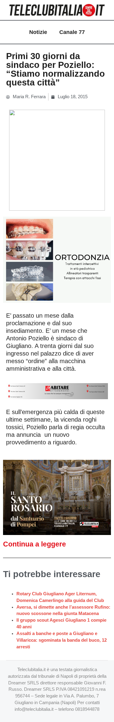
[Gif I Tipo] (57, 259)
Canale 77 (72, 32)
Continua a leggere (34, 544)
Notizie (38, 32)
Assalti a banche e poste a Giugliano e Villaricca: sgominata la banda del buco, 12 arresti (61, 640)
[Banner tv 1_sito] (57, 497)
